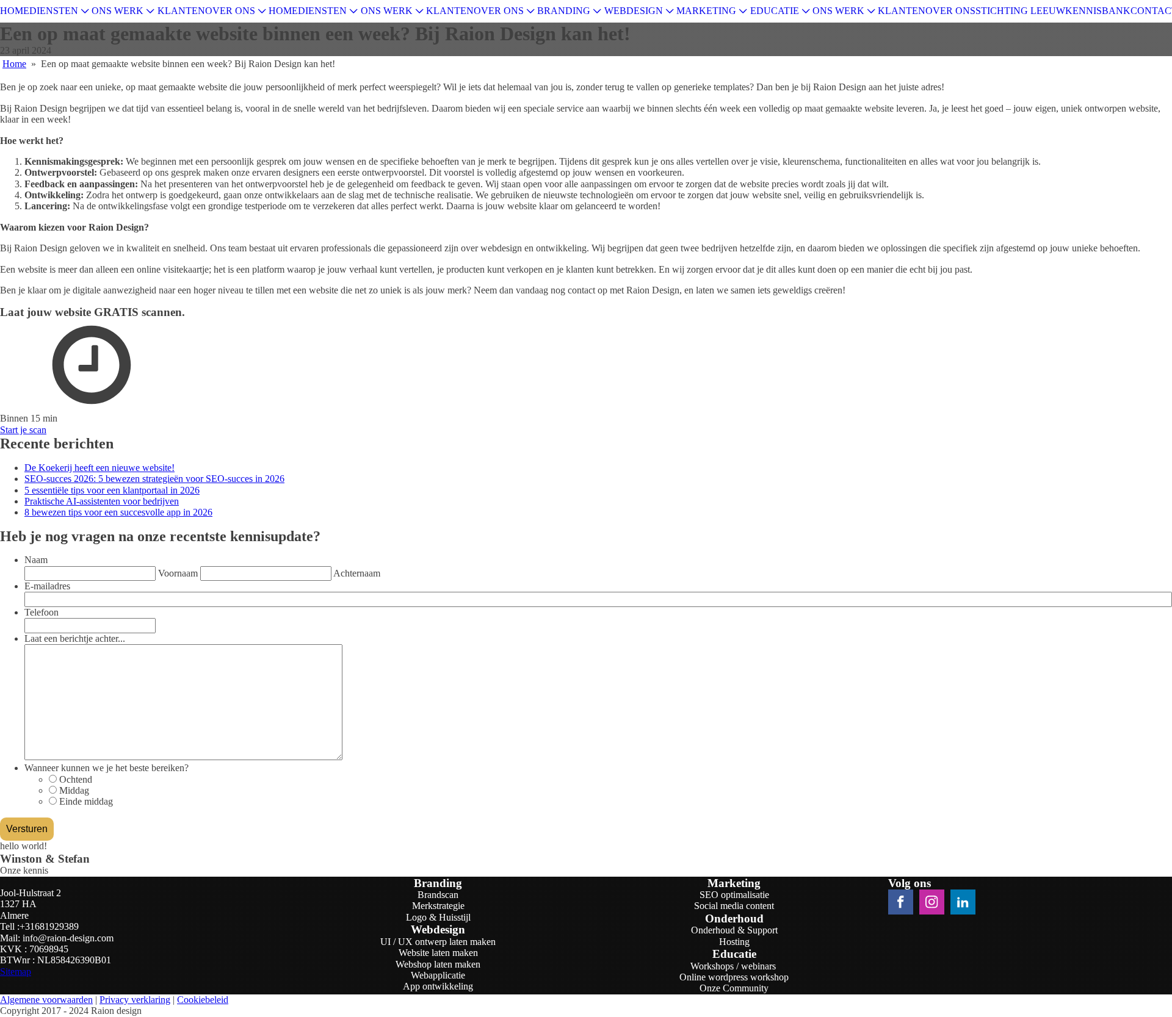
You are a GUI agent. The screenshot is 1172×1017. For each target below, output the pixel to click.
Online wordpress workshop (734, 977)
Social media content (734, 905)
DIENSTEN (53, 10)
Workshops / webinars (734, 966)
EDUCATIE (774, 10)
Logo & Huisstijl (438, 917)
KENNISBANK (1097, 10)
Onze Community (734, 988)
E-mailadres (47, 586)
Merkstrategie (438, 905)
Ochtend (75, 779)
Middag (74, 790)
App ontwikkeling (438, 986)
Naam (36, 560)
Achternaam (356, 573)
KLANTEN (181, 10)
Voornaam (178, 573)
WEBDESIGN (633, 10)
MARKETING (706, 10)
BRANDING (563, 10)
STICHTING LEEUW (1020, 10)
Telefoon (41, 612)
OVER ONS (230, 10)
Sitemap (15, 971)
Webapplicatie (438, 975)
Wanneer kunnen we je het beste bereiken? (106, 768)
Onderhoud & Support (734, 930)
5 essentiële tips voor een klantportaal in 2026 (112, 490)
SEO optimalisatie (734, 894)
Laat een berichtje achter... (74, 638)
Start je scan (23, 430)
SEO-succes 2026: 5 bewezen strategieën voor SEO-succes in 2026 (154, 478)
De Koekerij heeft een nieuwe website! (99, 467)
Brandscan (438, 894)
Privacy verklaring (134, 999)
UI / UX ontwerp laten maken (438, 941)
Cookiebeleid (202, 999)
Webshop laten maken (438, 964)
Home (14, 64)
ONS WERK (117, 10)
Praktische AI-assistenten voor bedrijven (101, 501)
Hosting (734, 941)
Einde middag (86, 801)
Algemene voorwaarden (46, 999)
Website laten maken (438, 952)
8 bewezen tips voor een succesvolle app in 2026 (118, 512)
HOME (14, 10)
